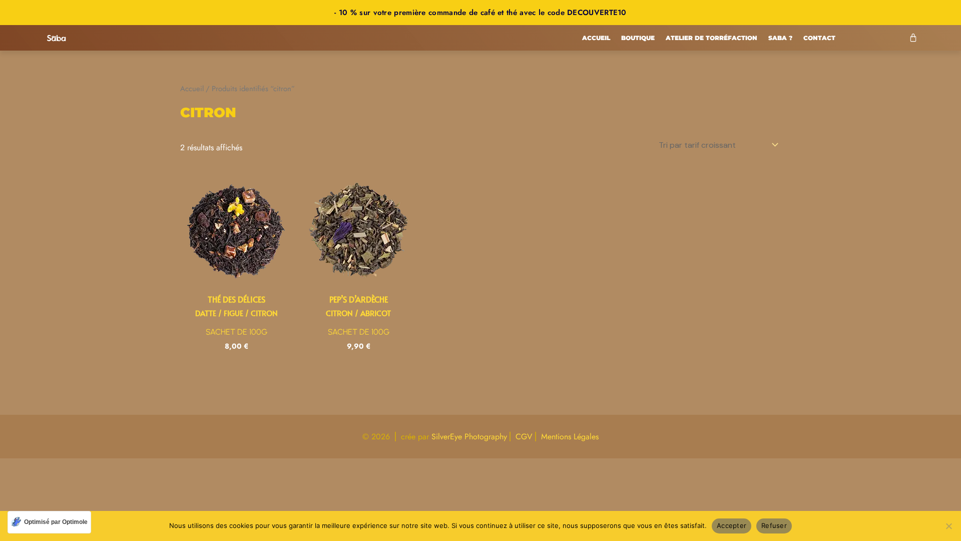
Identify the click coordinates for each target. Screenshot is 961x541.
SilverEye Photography (469, 436)
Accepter (731, 525)
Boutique (638, 38)
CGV (524, 436)
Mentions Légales (570, 436)
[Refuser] (948, 526)
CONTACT (819, 38)
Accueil (596, 38)
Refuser (774, 525)
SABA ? (780, 38)
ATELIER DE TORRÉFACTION (711, 38)
